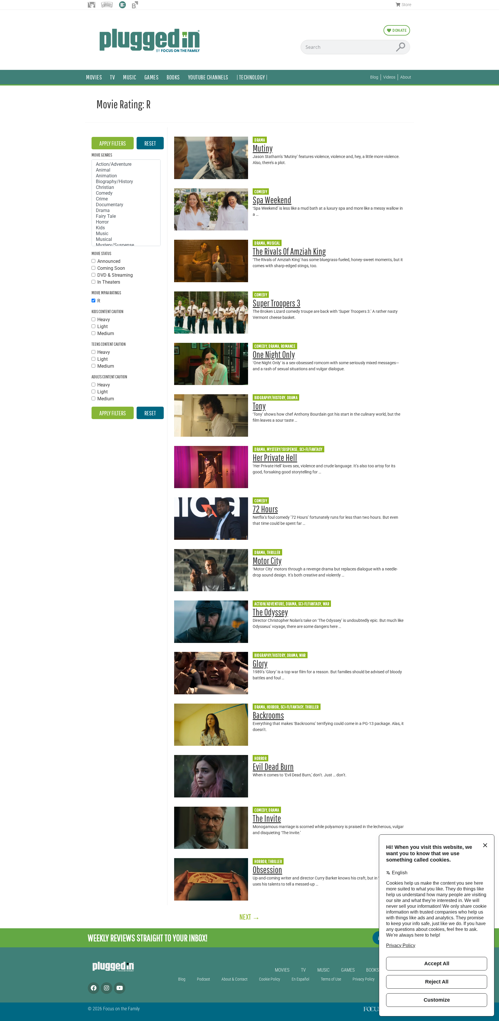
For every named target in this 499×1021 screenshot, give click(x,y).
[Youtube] (119, 988)
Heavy (103, 319)
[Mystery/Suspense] (126, 245)
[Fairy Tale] (126, 216)
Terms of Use (331, 979)
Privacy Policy (364, 979)
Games (151, 77)
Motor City (267, 560)
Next (249, 916)
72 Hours (265, 508)
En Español (300, 979)
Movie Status (101, 253)
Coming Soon (111, 268)
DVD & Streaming (115, 275)
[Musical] (126, 239)
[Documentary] (126, 205)
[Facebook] (93, 988)
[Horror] (126, 222)
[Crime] (126, 199)
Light (102, 326)
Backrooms (268, 715)
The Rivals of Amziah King (289, 251)
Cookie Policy (269, 979)
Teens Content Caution (109, 344)
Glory (260, 663)
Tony (259, 405)
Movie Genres (102, 155)
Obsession (267, 869)
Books (173, 77)
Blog (181, 979)
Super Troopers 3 (276, 302)
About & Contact (234, 979)
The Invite (267, 818)
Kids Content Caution (107, 311)
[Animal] (126, 170)
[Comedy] (126, 193)
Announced (108, 261)
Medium (105, 333)
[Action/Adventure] (126, 164)
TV (112, 77)
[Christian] (126, 187)
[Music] (126, 234)
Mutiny (263, 148)
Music (129, 77)
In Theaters (108, 282)
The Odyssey (270, 612)
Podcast (203, 979)
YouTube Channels (208, 77)
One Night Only (274, 354)
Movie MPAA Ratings (106, 292)
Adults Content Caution (109, 376)
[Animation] (126, 176)
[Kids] (126, 228)
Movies (94, 77)
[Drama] (126, 210)
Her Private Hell (275, 457)
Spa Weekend (272, 199)
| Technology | (252, 77)
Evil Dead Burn (273, 766)
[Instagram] (106, 988)
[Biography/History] (126, 182)
